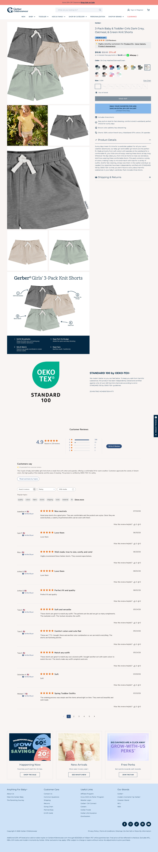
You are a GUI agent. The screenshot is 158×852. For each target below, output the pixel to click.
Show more (79, 499)
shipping (50, 500)
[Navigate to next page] (94, 716)
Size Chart (147, 81)
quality (20, 500)
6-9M (111, 87)
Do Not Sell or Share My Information (137, 831)
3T (134, 87)
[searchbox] (24, 489)
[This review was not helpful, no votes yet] (138, 524)
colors (28, 500)
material (65, 500)
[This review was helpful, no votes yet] (134, 524)
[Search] (100, 10)
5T (146, 87)
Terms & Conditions (107, 831)
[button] (156, 426)
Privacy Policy (93, 831)
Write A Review (114, 446)
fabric (35, 500)
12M (118, 87)
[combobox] (79, 10)
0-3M (98, 87)
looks (58, 500)
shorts (42, 500)
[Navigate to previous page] (63, 716)
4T (140, 87)
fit (72, 500)
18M (123, 87)
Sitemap (119, 831)
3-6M (105, 87)
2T (129, 87)
